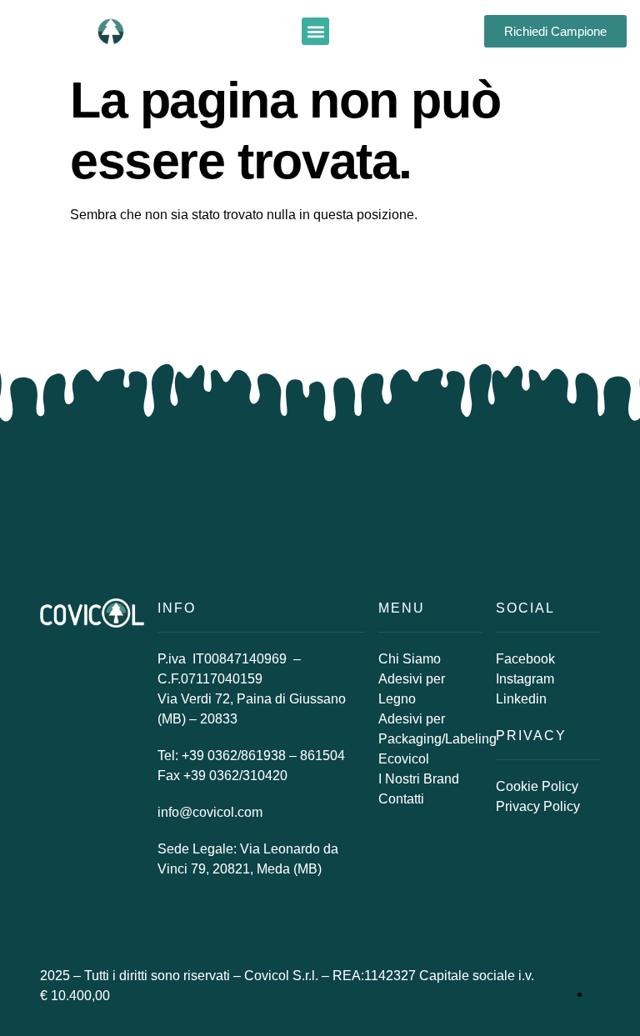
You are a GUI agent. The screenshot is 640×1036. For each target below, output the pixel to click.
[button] (315, 31)
